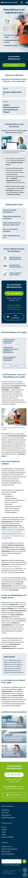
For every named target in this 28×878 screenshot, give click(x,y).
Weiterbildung (5, 810)
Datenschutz (13, 870)
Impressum (5, 870)
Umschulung (5, 812)
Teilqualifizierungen (9, 666)
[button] (14, 92)
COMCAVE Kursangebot (8, 817)
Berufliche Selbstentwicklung (9, 849)
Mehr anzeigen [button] (14, 366)
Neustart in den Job (7, 846)
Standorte (4, 829)
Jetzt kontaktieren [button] (14, 65)
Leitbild (4, 832)
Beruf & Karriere (6, 851)
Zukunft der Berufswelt (8, 854)
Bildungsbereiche (6, 815)
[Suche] (21, 3)
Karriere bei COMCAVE (8, 837)
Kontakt (4, 834)
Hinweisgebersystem (7, 872)
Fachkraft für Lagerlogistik (9, 532)
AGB (19, 870)
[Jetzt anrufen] (25, 870)
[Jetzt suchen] (24, 861)
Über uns (4, 827)
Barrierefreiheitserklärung (8, 873)
